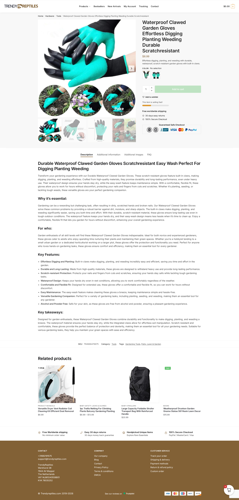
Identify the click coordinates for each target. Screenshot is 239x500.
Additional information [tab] (108, 154)
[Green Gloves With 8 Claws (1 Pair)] (156, 75)
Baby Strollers (129, 406)
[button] (131, 68)
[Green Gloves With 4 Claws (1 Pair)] (146, 75)
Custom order (157, 471)
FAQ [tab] (149, 154)
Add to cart (178, 89)
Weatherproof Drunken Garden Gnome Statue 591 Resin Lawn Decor (182, 410)
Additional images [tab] (133, 154)
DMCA (97, 475)
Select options (57, 423)
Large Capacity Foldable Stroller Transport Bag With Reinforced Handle (138, 411)
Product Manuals (46, 406)
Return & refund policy (161, 467)
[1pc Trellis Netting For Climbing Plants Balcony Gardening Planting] (98, 384)
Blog (96, 459)
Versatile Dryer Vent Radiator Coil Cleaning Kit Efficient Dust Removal (56, 410)
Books (166, 406)
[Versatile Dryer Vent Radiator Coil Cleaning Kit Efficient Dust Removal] (57, 384)
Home (40, 16)
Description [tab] (87, 154)
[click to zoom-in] (87, 68)
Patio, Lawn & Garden (151, 344)
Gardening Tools (132, 344)
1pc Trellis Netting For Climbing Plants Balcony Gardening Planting (97, 410)
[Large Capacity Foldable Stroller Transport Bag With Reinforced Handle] (140, 384)
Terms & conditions (103, 471)
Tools (58, 16)
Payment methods (159, 463)
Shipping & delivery (160, 459)
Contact (98, 463)
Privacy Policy (101, 467)
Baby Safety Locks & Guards (93, 406)
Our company (100, 456)
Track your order (158, 456)
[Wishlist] (71, 369)
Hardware (49, 16)
